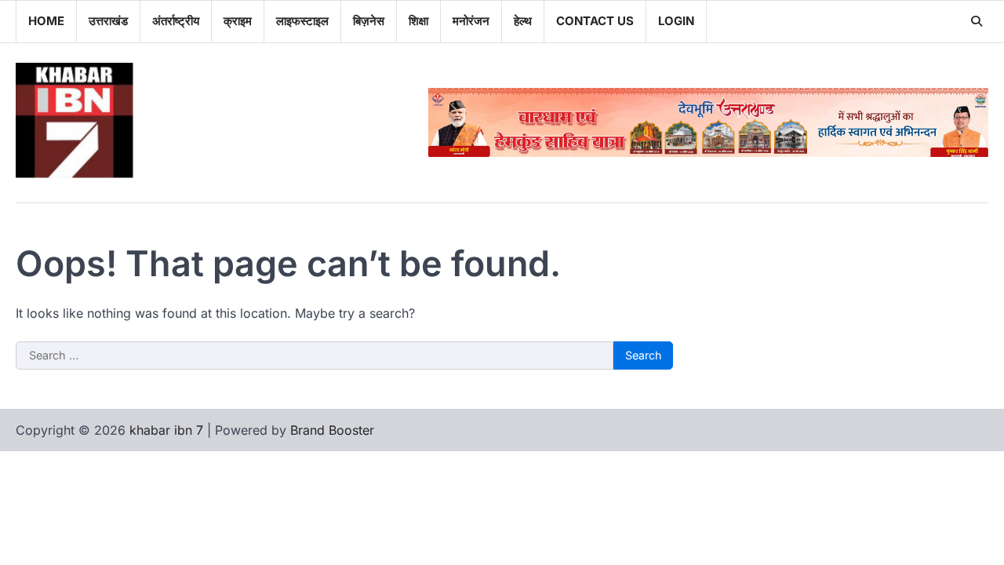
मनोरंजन (471, 20)
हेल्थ (523, 20)
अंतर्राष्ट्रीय (175, 20)
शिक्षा (418, 20)
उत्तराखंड (108, 20)
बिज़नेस (368, 20)
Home (46, 20)
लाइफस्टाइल (302, 20)
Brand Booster (332, 430)
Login (676, 20)
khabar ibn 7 (166, 430)
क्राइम (238, 20)
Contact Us (595, 20)
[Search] (976, 21)
